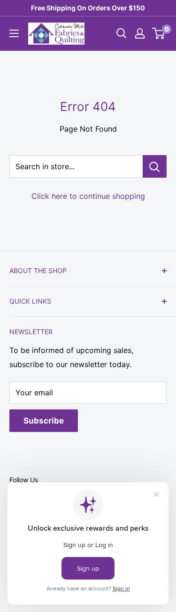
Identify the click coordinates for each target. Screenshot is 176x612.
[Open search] (121, 33)
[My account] (140, 33)
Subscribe (43, 420)
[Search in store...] (155, 166)
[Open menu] (14, 33)
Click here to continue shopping (88, 196)
